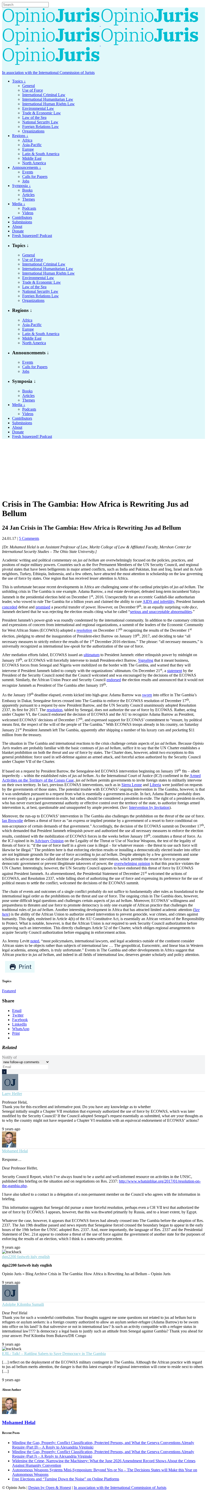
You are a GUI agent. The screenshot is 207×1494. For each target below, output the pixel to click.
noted (34, 941)
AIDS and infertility (158, 601)
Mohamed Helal (15, 1151)
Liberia (155, 785)
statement (174, 671)
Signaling (145, 660)
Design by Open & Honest (49, 1487)
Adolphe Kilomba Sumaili (23, 1304)
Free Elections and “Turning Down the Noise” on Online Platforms (65, 1479)
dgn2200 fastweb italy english (26, 1257)
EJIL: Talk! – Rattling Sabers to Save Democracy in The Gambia (54, 1353)
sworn (147, 695)
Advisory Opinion (49, 841)
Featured (9, 991)
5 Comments (29, 538)
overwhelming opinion (132, 863)
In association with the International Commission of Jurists (48, 72)
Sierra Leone (131, 785)
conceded (9, 607)
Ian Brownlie (12, 820)
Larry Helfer (12, 1093)
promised (43, 607)
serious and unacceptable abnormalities (161, 611)
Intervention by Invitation (149, 807)
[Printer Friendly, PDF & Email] (20, 971)
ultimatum (91, 655)
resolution (84, 630)
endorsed (114, 680)
